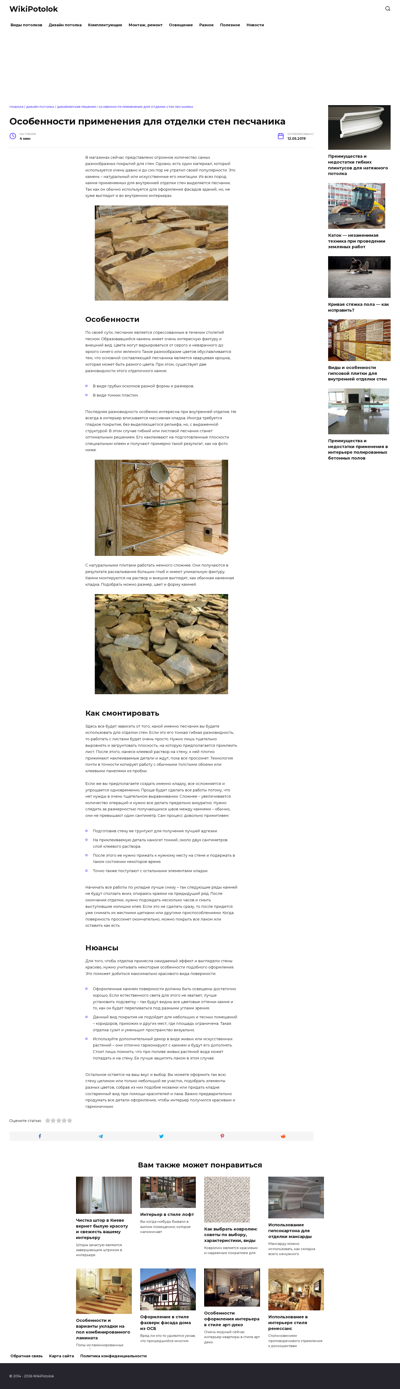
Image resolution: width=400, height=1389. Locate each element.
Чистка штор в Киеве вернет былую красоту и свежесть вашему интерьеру (102, 1229)
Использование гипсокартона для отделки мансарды (290, 1230)
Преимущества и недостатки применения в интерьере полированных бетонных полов (358, 449)
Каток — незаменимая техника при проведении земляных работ (356, 241)
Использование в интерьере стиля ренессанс (288, 1322)
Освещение (181, 25)
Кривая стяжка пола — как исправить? (358, 307)
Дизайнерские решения (76, 106)
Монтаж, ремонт (146, 25)
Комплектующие (105, 25)
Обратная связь (26, 1356)
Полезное (230, 25)
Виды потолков (26, 25)
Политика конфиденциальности (113, 1356)
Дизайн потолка (65, 25)
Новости (255, 25)
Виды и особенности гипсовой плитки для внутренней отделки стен (357, 373)
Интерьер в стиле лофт (167, 1214)
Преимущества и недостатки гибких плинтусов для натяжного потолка (358, 165)
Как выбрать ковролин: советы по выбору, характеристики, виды (230, 1235)
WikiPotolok (33, 9)
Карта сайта (61, 1356)
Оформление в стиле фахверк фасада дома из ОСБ (165, 1322)
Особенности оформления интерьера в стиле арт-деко (231, 1319)
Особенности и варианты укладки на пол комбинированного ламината (103, 1329)
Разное (206, 25)
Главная (16, 106)
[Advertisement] (200, 67)
